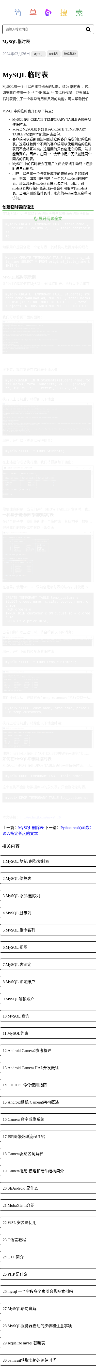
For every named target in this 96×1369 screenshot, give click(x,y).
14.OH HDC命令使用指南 (25, 1085)
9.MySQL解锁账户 (18, 999)
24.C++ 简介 (13, 1257)
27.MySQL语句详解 (19, 1309)
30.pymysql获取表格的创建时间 (29, 1360)
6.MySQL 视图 (15, 947)
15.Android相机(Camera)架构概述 (31, 1102)
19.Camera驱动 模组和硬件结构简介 (33, 1171)
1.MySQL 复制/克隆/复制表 (26, 861)
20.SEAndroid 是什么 (20, 1188)
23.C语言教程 (14, 1240)
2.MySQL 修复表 (17, 878)
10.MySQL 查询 (16, 1016)
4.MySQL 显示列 (17, 913)
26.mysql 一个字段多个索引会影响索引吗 (38, 1291)
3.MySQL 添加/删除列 (21, 896)
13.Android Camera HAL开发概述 (31, 1068)
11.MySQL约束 (15, 1033)
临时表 (53, 54)
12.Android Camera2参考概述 (27, 1051)
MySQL (38, 54)
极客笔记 (70, 54)
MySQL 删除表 (31, 828)
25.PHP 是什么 (15, 1274)
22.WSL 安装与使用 (19, 1223)
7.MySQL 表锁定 (17, 964)
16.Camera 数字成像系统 (23, 1119)
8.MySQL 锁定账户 (19, 982)
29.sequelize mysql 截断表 (24, 1343)
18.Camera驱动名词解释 (23, 1154)
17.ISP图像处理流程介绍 (24, 1137)
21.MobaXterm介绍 (18, 1205)
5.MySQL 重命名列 (19, 930)
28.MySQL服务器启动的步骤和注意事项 (37, 1326)
